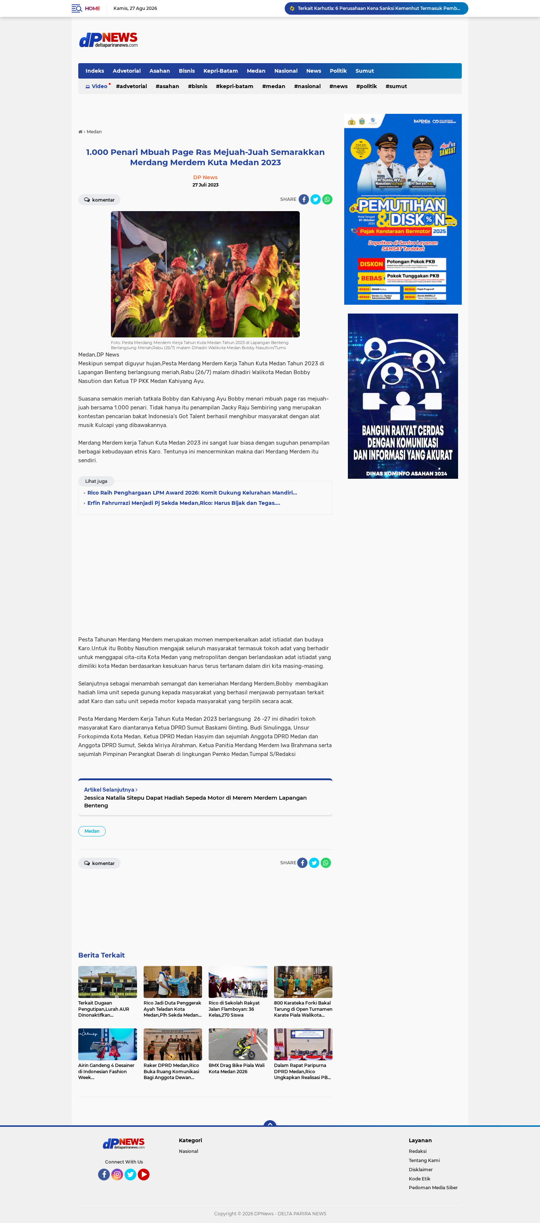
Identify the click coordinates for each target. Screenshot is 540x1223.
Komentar (103, 200)
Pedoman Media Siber (433, 1187)
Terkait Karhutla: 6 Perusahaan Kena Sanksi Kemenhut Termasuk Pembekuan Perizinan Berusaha (380, 8)
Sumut (365, 71)
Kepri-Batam (221, 71)
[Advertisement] (205, 572)
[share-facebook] (304, 199)
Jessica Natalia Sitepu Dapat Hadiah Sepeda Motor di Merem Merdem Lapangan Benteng (195, 801)
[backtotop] (270, 1126)
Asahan (160, 71)
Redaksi (417, 1151)
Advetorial (127, 71)
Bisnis (187, 71)
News (313, 71)
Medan (256, 71)
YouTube (148, 1183)
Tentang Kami (424, 1160)
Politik (338, 71)
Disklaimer (421, 1169)
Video (99, 86)
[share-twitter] (315, 199)
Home (92, 8)
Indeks (95, 71)
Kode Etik (420, 1179)
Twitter (134, 1183)
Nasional (286, 71)
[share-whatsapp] (327, 199)
